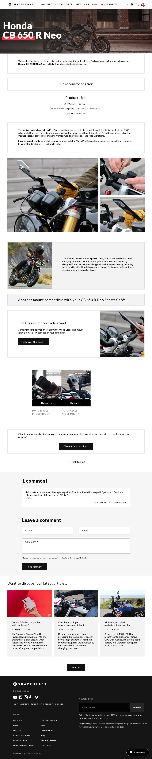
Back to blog (78, 461)
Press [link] (15, 725)
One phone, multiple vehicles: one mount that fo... (72, 623)
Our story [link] (17, 720)
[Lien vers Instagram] (26, 698)
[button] (57, 4)
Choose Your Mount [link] (22, 735)
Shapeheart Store (34, 753)
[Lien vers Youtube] (15, 698)
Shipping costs (72, 108)
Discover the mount (33, 341)
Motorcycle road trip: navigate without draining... (118, 623)
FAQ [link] (43, 725)
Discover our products (76, 446)
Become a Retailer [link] (49, 740)
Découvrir (46, 402)
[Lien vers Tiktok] (31, 698)
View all (76, 667)
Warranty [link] (17, 730)
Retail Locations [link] (20, 740)
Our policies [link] (46, 745)
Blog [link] (43, 735)
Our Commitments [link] (49, 720)
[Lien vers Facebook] (20, 698)
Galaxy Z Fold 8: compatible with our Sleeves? (26, 623)
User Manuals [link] (47, 730)
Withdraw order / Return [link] (24, 745)
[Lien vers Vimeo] (36, 698)
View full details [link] (74, 113)
